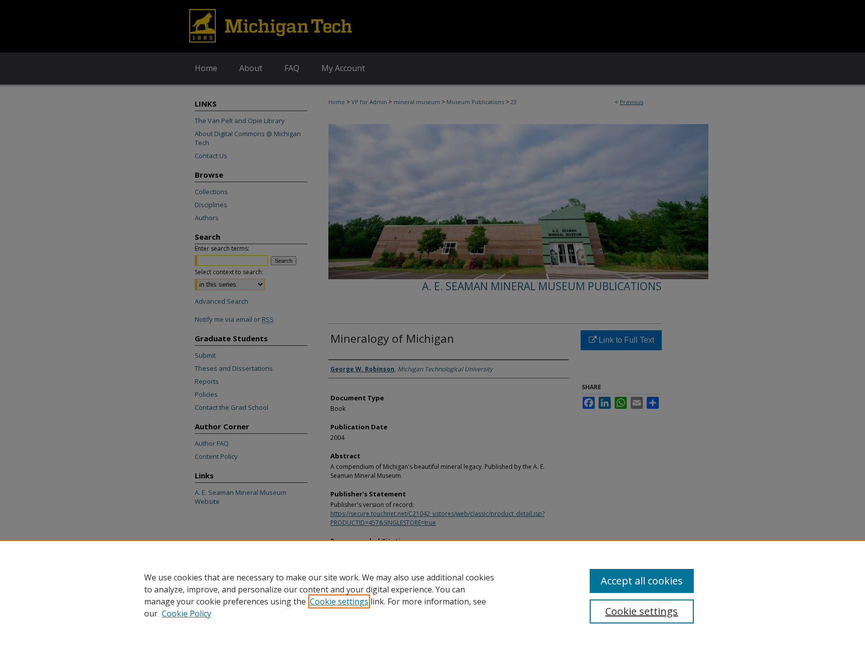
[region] (432, 595)
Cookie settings (339, 601)
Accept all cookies (642, 580)
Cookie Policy (186, 613)
